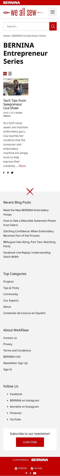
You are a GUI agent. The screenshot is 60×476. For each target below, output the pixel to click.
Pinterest (16, 413)
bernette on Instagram (24, 406)
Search (53, 26)
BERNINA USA (11, 356)
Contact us (10, 338)
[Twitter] (12, 173)
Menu (52, 12)
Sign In (7, 369)
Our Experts (10, 300)
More (22, 166)
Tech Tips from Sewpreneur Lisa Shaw (14, 104)
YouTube (15, 419)
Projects (8, 281)
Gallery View (5, 73)
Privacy (7, 344)
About (7, 307)
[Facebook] (4, 173)
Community (10, 294)
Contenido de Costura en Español (24, 313)
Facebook (16, 394)
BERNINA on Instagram (24, 400)
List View (10, 73)
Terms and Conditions (17, 350)
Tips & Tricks (11, 288)
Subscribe (30, 442)
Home (6, 35)
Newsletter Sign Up (15, 363)
